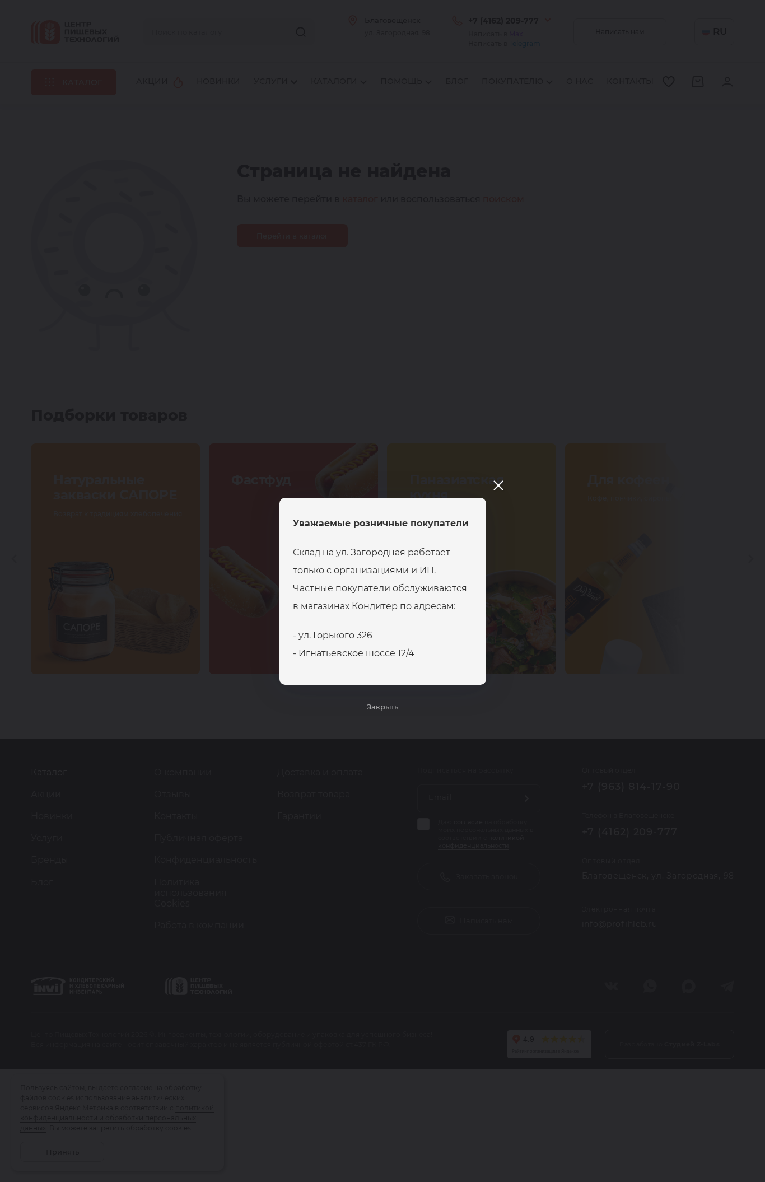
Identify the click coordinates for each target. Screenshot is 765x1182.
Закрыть (382, 706)
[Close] (498, 485)
